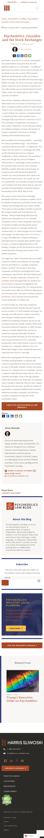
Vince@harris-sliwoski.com (18, 476)
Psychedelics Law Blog (17, 19)
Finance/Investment (11, 493)
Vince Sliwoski (25, 49)
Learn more (14, 628)
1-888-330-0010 (12, 2)
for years (5, 244)
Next (42, 694)
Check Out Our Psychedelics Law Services (22, 406)
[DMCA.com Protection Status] (7, 800)
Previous (3, 694)
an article (25, 60)
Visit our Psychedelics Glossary (21, 645)
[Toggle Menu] (37, 8)
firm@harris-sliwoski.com (29, 2)
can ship (31, 383)
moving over (24, 396)
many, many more (35, 83)
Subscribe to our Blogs (14, 768)
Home (4, 19)
